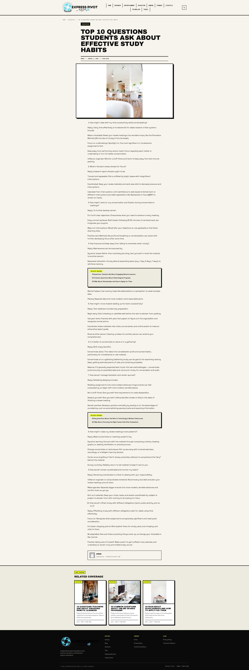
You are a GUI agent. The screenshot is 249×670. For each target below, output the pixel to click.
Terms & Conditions (140, 647)
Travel (145, 9)
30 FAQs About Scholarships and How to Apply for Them (112, 281)
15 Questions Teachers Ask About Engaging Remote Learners (114, 274)
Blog (106, 643)
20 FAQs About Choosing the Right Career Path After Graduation (115, 422)
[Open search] (184, 7)
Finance (159, 5)
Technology (136, 9)
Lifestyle (169, 5)
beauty (107, 639)
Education (141, 5)
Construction (109, 658)
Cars (106, 650)
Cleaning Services (110, 654)
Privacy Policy (138, 643)
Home (109, 5)
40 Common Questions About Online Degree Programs (111, 278)
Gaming (151, 5)
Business (117, 5)
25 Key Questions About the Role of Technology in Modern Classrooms (117, 418)
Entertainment (129, 5)
